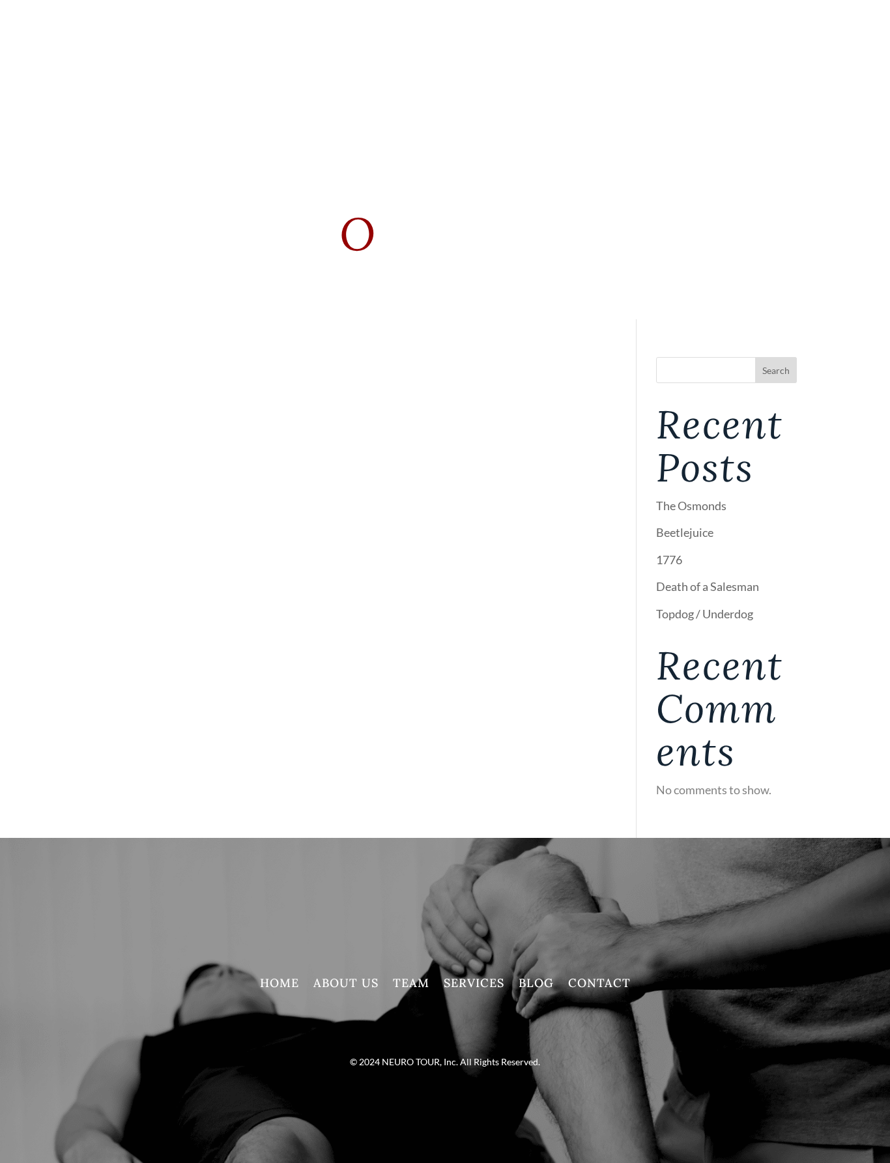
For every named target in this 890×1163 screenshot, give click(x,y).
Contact (599, 984)
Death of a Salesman (707, 586)
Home (279, 984)
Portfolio (551, 65)
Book (781, 65)
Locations (709, 65)
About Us (346, 984)
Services (482, 65)
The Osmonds (691, 505)
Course (630, 65)
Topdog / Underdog (704, 614)
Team (411, 984)
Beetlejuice (684, 532)
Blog (536, 984)
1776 (669, 560)
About (412, 65)
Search (776, 370)
